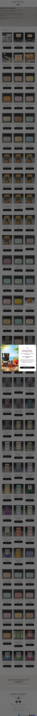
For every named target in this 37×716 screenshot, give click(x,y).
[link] (27, 348)
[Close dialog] (35, 345)
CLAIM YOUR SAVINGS (27, 367)
